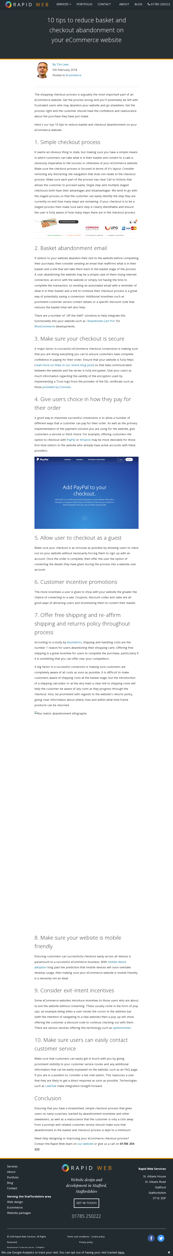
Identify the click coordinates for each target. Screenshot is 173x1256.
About (124, 4)
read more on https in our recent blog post (64, 365)
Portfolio (84, 4)
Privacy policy (86, 1242)
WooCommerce (44, 326)
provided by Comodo (57, 387)
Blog (138, 4)
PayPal (71, 440)
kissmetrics (74, 642)
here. (121, 1252)
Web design (15, 1202)
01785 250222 (160, 4)
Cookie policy (98, 1237)
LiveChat (50, 1086)
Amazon (85, 440)
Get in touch (86, 1203)
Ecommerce (73, 75)
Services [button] (62, 4)
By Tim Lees (61, 64)
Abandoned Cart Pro (101, 321)
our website (85, 1144)
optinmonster (122, 1028)
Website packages (19, 1213)
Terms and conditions (78, 1237)
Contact (104, 4)
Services (12, 1166)
